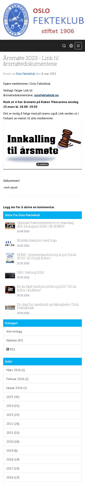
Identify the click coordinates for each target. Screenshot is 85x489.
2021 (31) (12, 433)
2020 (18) (12, 441)
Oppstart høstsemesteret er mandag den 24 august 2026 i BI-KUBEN (45, 224)
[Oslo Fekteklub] (42, 20)
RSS (12, 349)
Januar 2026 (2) (16, 388)
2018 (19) (12, 459)
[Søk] (64, 45)
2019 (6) (12, 450)
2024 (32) (12, 406)
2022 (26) (12, 424)
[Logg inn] (71, 45)
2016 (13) (12, 477)
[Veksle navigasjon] (78, 45)
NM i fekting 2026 (30, 272)
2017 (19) (12, 468)
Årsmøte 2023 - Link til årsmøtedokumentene (31, 60)
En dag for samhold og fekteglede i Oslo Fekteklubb (48, 306)
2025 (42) (12, 397)
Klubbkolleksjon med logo (37, 240)
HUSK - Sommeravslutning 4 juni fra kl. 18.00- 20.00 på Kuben (47, 256)
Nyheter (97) (14, 340)
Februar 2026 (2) (17, 379)
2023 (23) (12, 415)
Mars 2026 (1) (15, 370)
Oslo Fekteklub (25, 74)
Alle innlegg (14, 331)
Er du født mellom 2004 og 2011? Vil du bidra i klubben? (46, 288)
